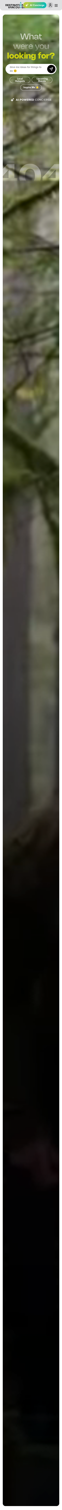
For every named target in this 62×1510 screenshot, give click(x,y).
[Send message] (51, 69)
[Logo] (15, 5)
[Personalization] (50, 5)
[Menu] (56, 5)
